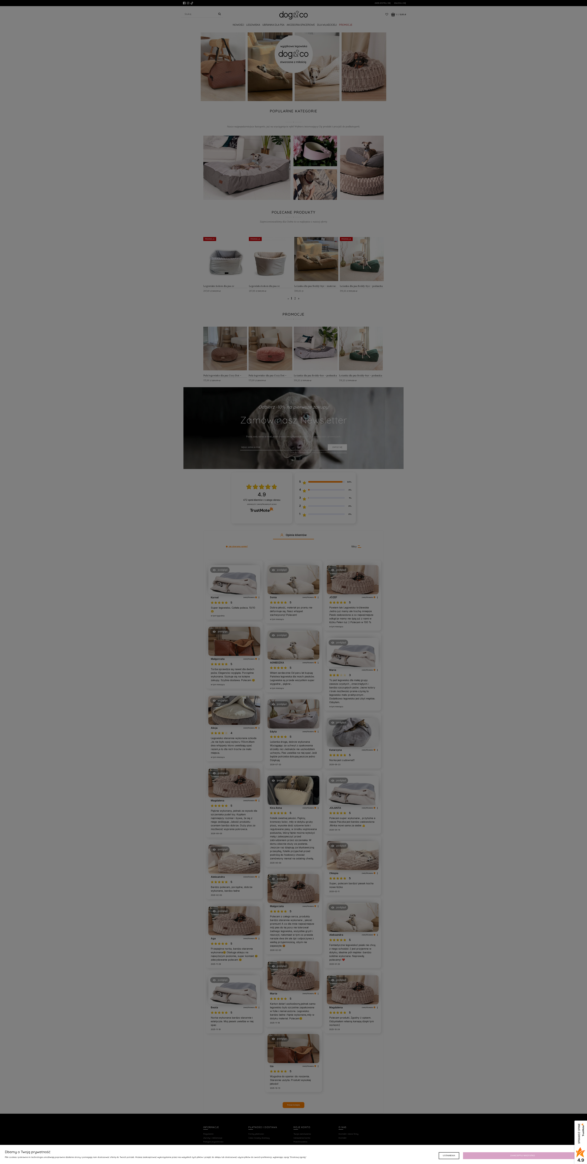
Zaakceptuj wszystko (522, 1156)
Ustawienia (449, 1156)
